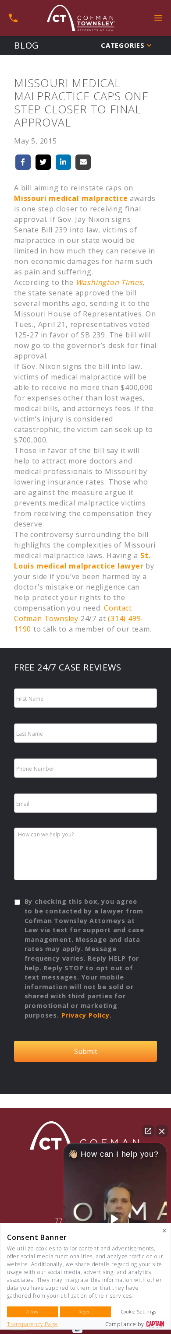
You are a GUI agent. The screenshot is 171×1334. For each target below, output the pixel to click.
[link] (81, 18)
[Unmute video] (115, 1219)
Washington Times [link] (109, 282)
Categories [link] (123, 45)
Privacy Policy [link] (85, 1015)
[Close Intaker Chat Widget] (162, 1131)
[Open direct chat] (148, 1131)
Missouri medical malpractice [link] (71, 198)
